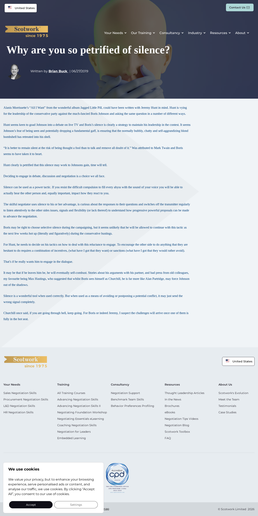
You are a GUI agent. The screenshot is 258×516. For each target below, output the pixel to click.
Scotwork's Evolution (233, 393)
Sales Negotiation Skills (19, 393)
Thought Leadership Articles (184, 393)
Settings (76, 504)
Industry (195, 33)
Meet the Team (228, 399)
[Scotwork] (25, 361)
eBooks (170, 412)
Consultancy (169, 33)
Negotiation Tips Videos (181, 419)
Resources (218, 33)
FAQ (168, 438)
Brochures (172, 406)
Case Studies (227, 412)
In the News (173, 399)
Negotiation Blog (177, 425)
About (240, 33)
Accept (31, 504)
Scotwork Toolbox (177, 431)
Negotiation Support (125, 393)
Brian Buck (58, 71)
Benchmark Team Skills (127, 399)
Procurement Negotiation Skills (25, 399)
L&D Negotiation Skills (19, 406)
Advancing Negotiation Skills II (79, 406)
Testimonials (227, 406)
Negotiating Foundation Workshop (82, 412)
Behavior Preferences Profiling (132, 406)
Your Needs (113, 33)
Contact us (237, 7)
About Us (225, 384)
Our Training (141, 33)
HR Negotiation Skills (18, 412)
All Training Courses (71, 393)
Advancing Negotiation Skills (77, 399)
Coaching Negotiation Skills (77, 425)
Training (63, 384)
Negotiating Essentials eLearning (80, 419)
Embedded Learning (71, 438)
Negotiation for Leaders (74, 431)
